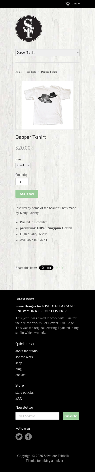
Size (18, 160)
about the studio (26, 351)
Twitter (19, 436)
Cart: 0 (76, 3)
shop (18, 363)
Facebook (28, 436)
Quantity (21, 175)
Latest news (24, 299)
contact (20, 375)
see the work (24, 357)
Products (31, 71)
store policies (24, 392)
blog (18, 369)
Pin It (59, 268)
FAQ (19, 398)
